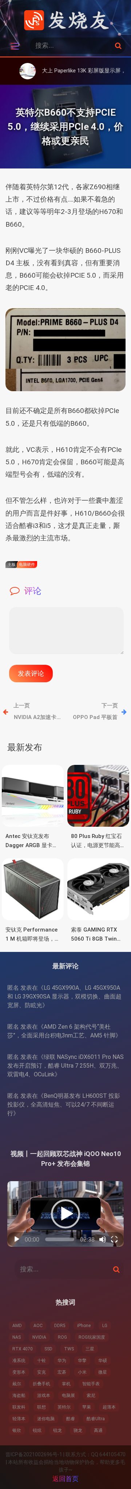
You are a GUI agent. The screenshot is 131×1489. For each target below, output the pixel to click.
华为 (61, 1360)
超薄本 (109, 1407)
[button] (65, 1213)
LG (104, 1325)
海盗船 (18, 1395)
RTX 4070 (22, 1348)
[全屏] (114, 1239)
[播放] (16, 1239)
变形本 (18, 1372)
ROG (62, 1337)
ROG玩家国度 (92, 1337)
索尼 (91, 1395)
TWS (69, 1348)
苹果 (86, 1407)
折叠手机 (41, 1383)
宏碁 (61, 1372)
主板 (12, 564)
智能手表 (91, 1383)
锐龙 (57, 1430)
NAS (16, 1337)
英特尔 (64, 1407)
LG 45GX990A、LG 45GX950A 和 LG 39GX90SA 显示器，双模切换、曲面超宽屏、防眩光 (64, 996)
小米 (82, 1372)
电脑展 (68, 1395)
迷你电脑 (46, 1418)
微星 (102, 1372)
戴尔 (16, 1383)
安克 (41, 1372)
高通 (98, 1430)
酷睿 (70, 1418)
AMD (17, 1325)
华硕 (102, 1360)
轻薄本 (18, 1418)
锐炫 (37, 1430)
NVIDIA (39, 1337)
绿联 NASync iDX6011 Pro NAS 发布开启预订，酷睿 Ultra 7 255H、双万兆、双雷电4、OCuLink (65, 1065)
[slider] (59, 1239)
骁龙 (78, 1430)
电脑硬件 (27, 564)
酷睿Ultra (96, 1418)
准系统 (18, 1360)
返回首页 (65, 1478)
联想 (41, 1407)
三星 (90, 1348)
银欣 (16, 1430)
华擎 (82, 1360)
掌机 (66, 1383)
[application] (65, 1214)
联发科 (18, 1407)
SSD (48, 1348)
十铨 (41, 1360)
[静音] (102, 1239)
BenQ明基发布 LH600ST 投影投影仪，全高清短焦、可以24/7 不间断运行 (63, 1104)
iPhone (84, 1325)
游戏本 (43, 1395)
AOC (38, 1325)
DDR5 (60, 1325)
